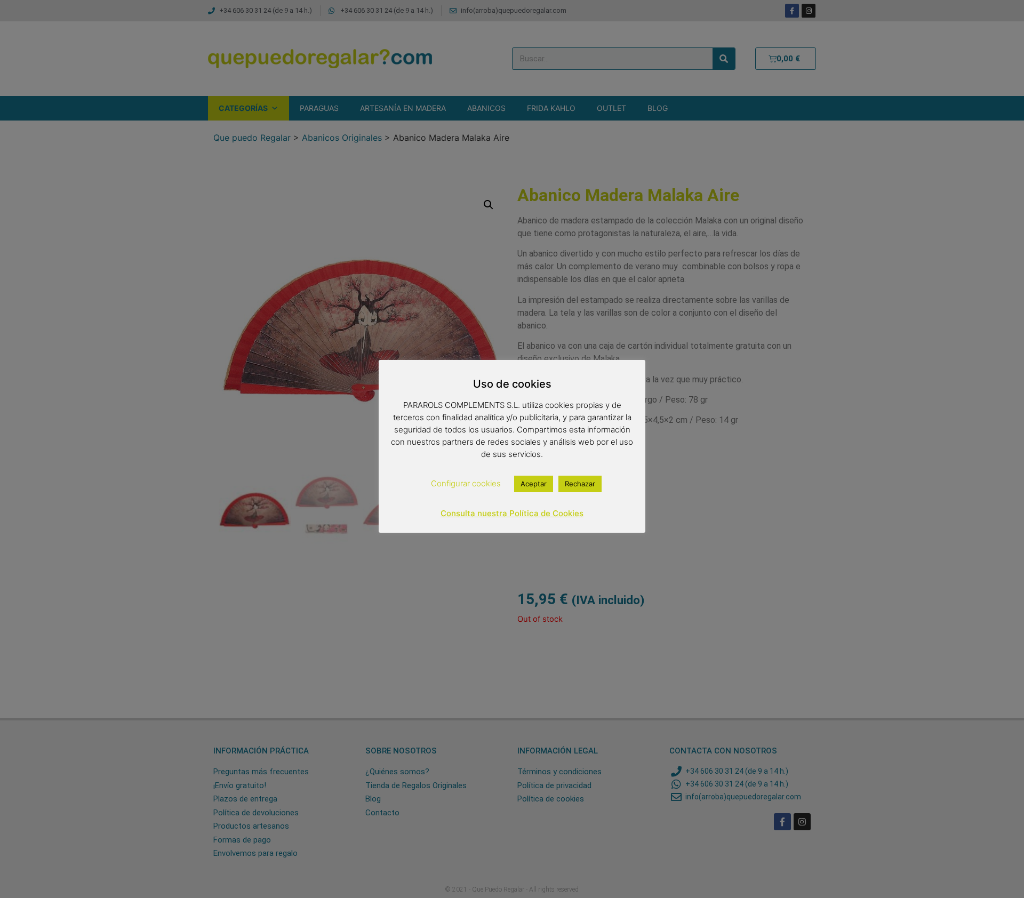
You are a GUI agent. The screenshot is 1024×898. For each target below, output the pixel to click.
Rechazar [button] (580, 483)
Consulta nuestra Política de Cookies (512, 513)
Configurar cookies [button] (466, 483)
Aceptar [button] (534, 483)
